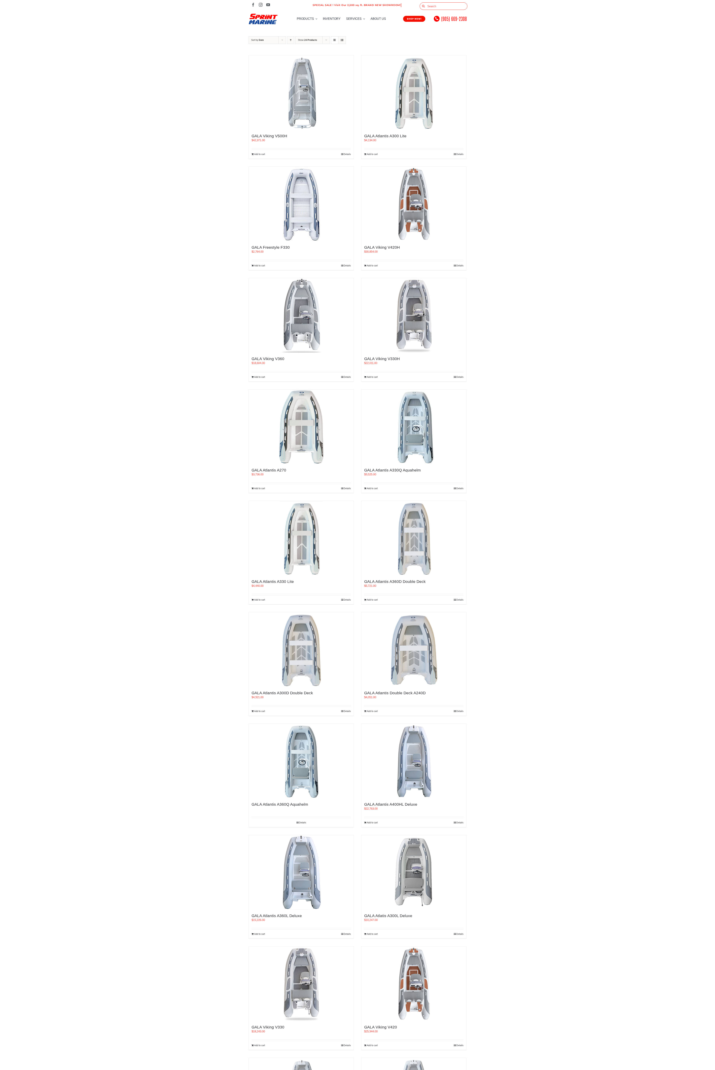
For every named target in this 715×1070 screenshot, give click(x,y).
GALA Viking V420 (380, 1027)
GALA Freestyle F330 (271, 247)
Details (347, 154)
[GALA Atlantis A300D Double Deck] (301, 649)
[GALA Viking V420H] (413, 204)
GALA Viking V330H (382, 359)
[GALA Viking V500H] (301, 92)
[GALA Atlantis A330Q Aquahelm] (413, 427)
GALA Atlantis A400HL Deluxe (390, 804)
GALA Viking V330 (268, 1027)
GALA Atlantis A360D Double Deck (395, 581)
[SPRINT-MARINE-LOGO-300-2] (263, 15)
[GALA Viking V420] (413, 983)
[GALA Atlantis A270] (301, 427)
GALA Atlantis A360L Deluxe (277, 916)
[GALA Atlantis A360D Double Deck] (413, 538)
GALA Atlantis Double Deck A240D (395, 693)
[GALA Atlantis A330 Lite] (301, 538)
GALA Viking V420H (382, 247)
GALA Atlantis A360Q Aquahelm (280, 804)
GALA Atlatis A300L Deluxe (388, 916)
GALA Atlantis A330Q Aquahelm (392, 470)
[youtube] (268, 5)
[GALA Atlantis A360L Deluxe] (301, 872)
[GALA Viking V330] (301, 983)
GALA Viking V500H (269, 136)
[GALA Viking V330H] (413, 315)
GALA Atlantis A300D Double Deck (282, 693)
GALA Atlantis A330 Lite (273, 581)
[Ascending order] (290, 40)
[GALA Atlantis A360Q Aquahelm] (301, 761)
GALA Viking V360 (268, 359)
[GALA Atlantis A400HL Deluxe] (413, 761)
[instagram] (261, 5)
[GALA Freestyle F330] (301, 204)
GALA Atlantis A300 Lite (385, 136)
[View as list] (342, 40)
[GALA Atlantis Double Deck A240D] (413, 649)
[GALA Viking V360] (301, 315)
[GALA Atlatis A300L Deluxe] (413, 872)
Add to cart (259, 154)
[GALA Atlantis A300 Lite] (413, 92)
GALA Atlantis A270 (269, 470)
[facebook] (253, 5)
